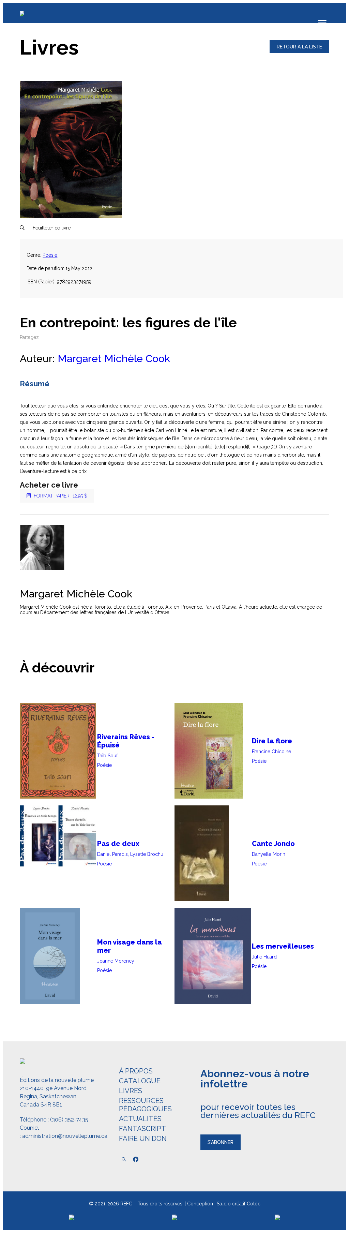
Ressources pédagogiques (145, 1105)
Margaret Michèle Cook (114, 359)
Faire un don (143, 1138)
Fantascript (142, 1129)
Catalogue (140, 1081)
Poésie (50, 255)
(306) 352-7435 (69, 1119)
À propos (136, 1071)
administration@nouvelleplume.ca (64, 1136)
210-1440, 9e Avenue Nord (53, 1088)
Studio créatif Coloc (238, 1203)
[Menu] (322, 23)
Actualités (140, 1119)
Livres (130, 1091)
